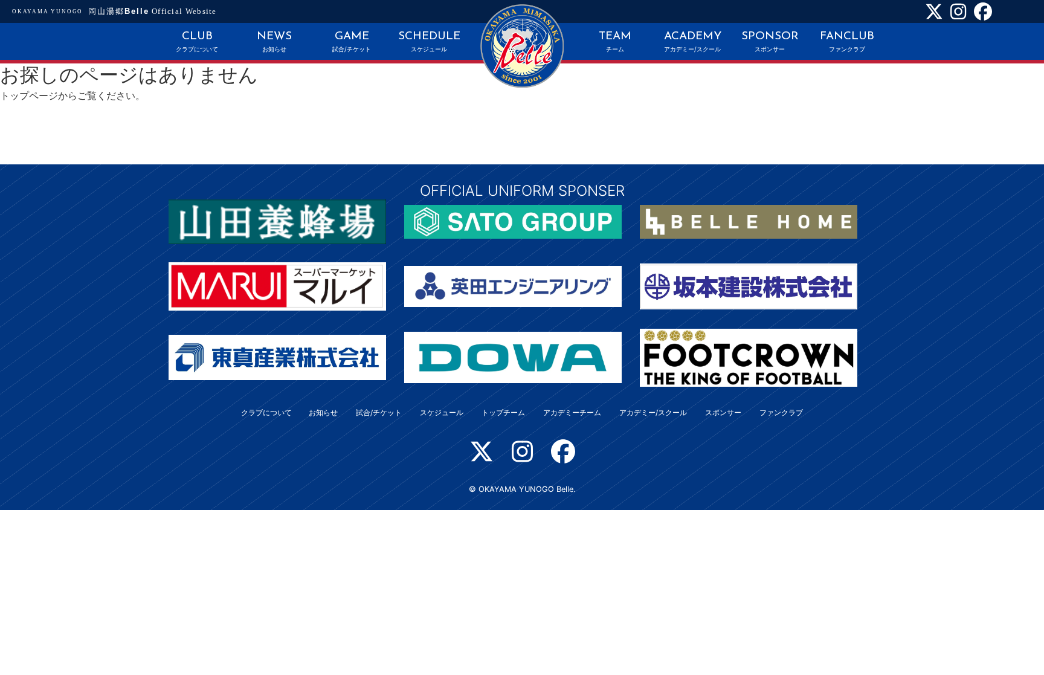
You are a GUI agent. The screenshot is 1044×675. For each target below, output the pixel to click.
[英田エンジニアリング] (513, 285)
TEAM (615, 42)
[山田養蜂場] (277, 221)
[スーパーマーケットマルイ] (277, 285)
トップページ (29, 95)
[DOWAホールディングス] (513, 356)
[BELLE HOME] (748, 221)
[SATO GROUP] (513, 221)
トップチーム (503, 412)
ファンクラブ (781, 412)
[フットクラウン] (748, 356)
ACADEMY (692, 42)
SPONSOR (770, 42)
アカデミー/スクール (653, 412)
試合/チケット (379, 412)
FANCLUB (847, 42)
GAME (351, 42)
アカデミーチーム (572, 412)
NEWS (274, 42)
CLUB (197, 42)
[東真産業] (277, 356)
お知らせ (323, 412)
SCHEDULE (429, 42)
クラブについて (266, 412)
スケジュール (441, 412)
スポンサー (723, 412)
